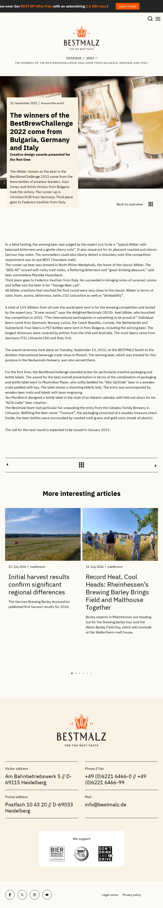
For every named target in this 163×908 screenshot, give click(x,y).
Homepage (74, 57)
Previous (7, 464)
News (90, 57)
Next (156, 466)
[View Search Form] (150, 19)
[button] (72, 673)
